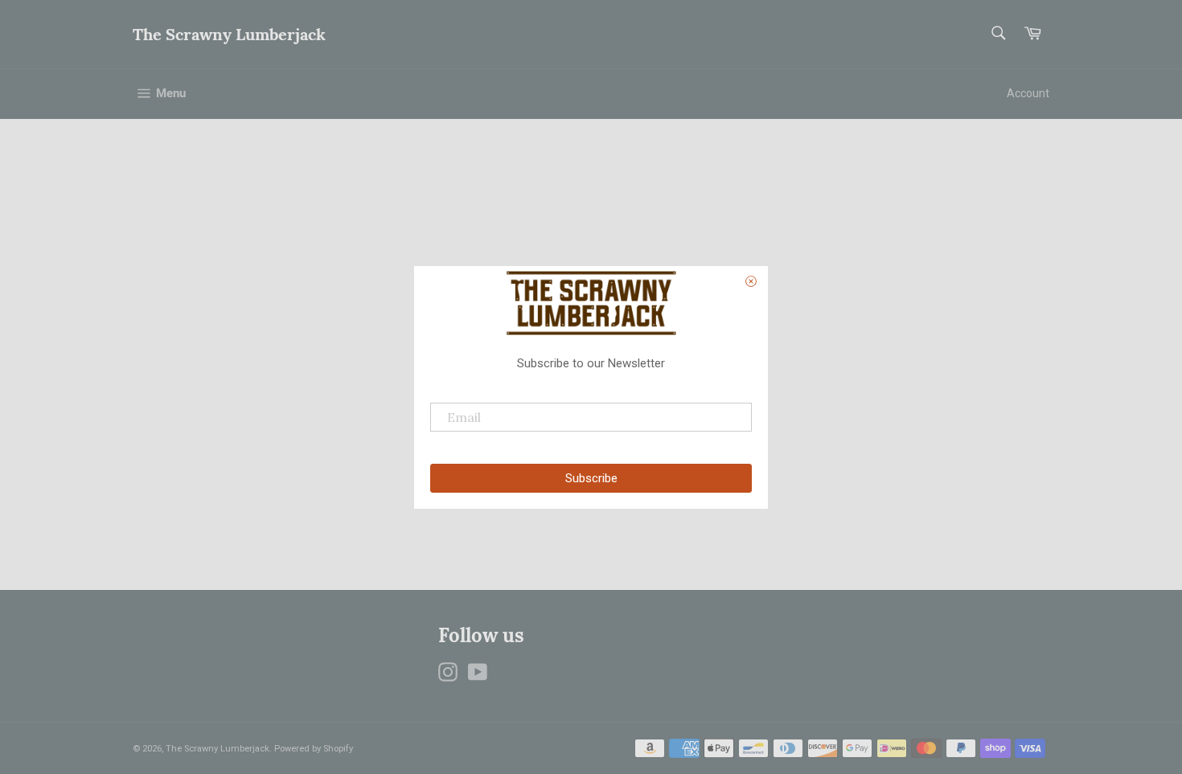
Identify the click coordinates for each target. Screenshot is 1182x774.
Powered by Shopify (313, 748)
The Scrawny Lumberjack (229, 34)
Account (1028, 93)
